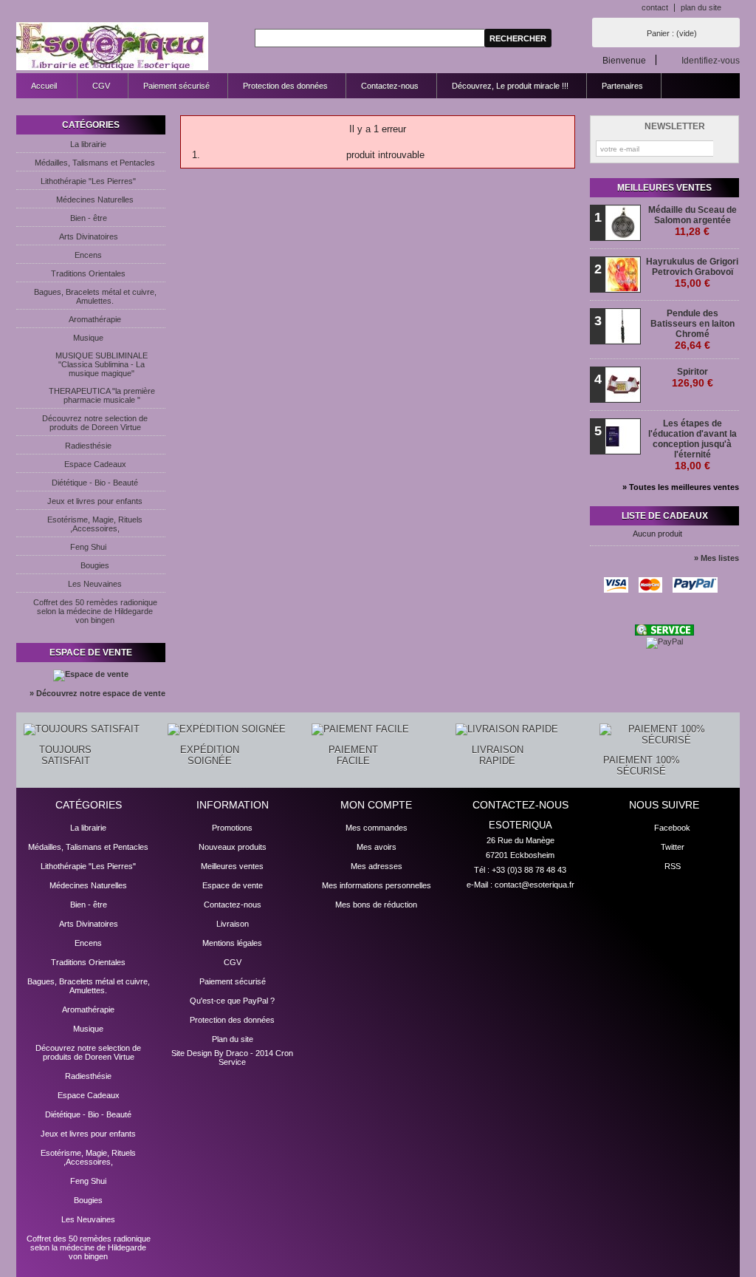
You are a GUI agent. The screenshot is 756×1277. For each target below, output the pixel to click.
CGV (101, 85)
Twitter (672, 846)
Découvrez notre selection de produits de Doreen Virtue (95, 423)
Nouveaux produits (233, 846)
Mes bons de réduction (376, 904)
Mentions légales (232, 943)
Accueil (36, 89)
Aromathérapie (95, 319)
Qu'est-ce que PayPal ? (232, 1000)
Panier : (672, 33)
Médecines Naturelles (95, 199)
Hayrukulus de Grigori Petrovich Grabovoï (692, 272)
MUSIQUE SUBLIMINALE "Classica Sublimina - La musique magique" (101, 364)
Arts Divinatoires (88, 236)
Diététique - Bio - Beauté (95, 482)
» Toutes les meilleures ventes (680, 487)
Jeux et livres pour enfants (94, 501)
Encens (88, 255)
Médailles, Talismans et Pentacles (95, 162)
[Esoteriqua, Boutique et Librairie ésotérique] (112, 47)
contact (655, 7)
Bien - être (88, 218)
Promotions (232, 827)
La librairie (88, 144)
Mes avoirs (376, 846)
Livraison (232, 923)
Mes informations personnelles (376, 885)
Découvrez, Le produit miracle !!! (510, 85)
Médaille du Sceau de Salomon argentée (692, 221)
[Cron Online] (664, 632)
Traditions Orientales (88, 273)
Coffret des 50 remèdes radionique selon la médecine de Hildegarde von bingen (95, 611)
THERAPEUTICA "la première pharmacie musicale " (102, 395)
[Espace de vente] (90, 674)
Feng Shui (88, 546)
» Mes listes (716, 558)
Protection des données (285, 85)
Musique (88, 337)
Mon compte (376, 805)
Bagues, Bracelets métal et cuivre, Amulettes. (95, 296)
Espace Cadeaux (95, 464)
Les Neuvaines (95, 583)
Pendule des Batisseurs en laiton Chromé (692, 329)
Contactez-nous (390, 85)
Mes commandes (377, 827)
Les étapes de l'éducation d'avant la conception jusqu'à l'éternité (692, 444)
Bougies (94, 565)
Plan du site (232, 1039)
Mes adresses (376, 866)
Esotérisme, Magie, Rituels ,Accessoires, (94, 524)
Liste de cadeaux (665, 516)
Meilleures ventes (664, 188)
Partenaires (622, 85)
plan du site (701, 7)
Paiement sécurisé (176, 85)
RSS (672, 866)
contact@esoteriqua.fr (534, 884)
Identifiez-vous (710, 60)
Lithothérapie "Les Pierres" (88, 181)
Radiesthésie (88, 445)
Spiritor (692, 378)
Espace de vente (90, 652)
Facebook (672, 827)
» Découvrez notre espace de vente (97, 693)
